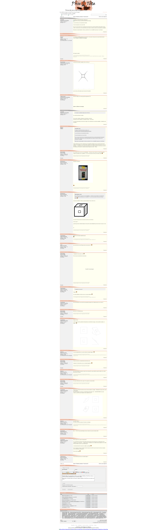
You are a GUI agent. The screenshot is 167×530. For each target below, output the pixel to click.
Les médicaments (65, 498)
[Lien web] (66, 472)
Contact (95, 525)
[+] (106, 14)
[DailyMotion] (83, 472)
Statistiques (80, 525)
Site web (61, 58)
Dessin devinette (102, 515)
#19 (61, 369)
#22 (61, 419)
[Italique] (63, 472)
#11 (60, 243)
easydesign (62, 302)
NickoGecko (62, 161)
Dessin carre (90, 514)
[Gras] (62, 472)
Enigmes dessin (98, 517)
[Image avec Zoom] (69, 472)
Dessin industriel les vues (92, 513)
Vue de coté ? (86, 16)
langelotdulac (62, 235)
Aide (88, 472)
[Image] (68, 472)
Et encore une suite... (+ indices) (67, 505)
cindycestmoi (62, 96)
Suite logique (64, 502)
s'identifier (73, 13)
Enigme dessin (64, 512)
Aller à (61, 520)
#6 (60, 126)
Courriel (76, 469)
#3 (60, 60)
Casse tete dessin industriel (80, 513)
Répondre (105, 31)
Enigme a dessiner (81, 515)
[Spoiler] (77, 472)
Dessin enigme (70, 513)
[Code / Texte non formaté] (72, 472)
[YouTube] (82, 472)
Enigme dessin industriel (74, 512)
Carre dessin (73, 515)
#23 (61, 429)
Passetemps (62, 62)
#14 (61, 300)
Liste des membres (85, 525)
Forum (74, 16)
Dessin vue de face (90, 517)
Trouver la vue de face (83, 518)
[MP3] (81, 472)
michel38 (62, 19)
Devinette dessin (71, 514)
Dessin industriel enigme (80, 517)
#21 (61, 388)
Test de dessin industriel (98, 514)
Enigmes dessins (74, 518)
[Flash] (78, 472)
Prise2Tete (73, 525)
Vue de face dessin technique (92, 515)
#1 (60, 18)
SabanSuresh (62, 456)
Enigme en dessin (65, 515)
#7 (60, 150)
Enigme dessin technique (86, 512)
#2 (60, 35)
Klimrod (61, 371)
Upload (86, 472)
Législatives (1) (64, 504)
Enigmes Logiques (79, 16)
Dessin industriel (96, 512)
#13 (61, 286)
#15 (61, 309)
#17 (61, 350)
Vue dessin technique (80, 516)
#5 (60, 110)
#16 (61, 318)
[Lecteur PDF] (75, 472)
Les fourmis (64, 507)
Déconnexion (105, 12)
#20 (61, 379)
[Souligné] (65, 472)
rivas (61, 244)
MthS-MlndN (62, 152)
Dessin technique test (90, 516)
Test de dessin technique (80, 514)
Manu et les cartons (65, 495)
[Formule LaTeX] (74, 472)
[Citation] (70, 472)
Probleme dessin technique (94, 518)
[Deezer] (79, 472)
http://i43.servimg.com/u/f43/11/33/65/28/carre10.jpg (83, 131)
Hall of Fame (91, 525)
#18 (61, 359)
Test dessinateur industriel (101, 516)
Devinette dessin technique (69, 516)
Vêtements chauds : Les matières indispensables (70, 501)
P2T (100, 520)
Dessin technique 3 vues (69, 517)
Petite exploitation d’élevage (67, 497)
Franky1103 (62, 430)
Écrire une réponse (103, 16)
